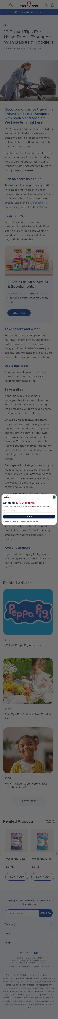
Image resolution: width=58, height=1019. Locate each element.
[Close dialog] (54, 497)
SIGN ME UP (29, 516)
